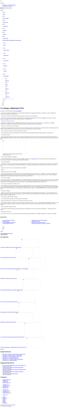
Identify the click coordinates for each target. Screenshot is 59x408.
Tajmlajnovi (19, 40)
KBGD (4, 401)
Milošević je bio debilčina (5, 322)
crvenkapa (4, 233)
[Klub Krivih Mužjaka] (0, 1)
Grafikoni (11, 40)
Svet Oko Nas (6, 390)
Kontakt (4, 400)
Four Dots (9, 405)
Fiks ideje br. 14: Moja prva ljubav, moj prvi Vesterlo (12, 355)
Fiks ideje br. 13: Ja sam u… (8, 6)
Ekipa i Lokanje (7, 379)
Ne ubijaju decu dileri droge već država (7, 247)
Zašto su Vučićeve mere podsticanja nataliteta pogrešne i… (11, 268)
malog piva (41, 186)
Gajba (4, 396)
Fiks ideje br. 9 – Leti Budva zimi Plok (10, 360)
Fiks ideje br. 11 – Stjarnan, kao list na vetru (11, 358)
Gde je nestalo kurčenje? (4, 257)
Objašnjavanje (6, 385)
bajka (1, 233)
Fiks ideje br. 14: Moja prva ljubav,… (9, 4)
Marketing (5, 397)
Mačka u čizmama (31, 117)
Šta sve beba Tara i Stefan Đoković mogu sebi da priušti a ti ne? (14, 365)
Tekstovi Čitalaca (7, 392)
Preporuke (5, 40)
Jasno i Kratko (6, 382)
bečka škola (34, 158)
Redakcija (4, 398)
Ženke (5, 394)
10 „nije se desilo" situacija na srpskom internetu (9, 336)
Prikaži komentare (4, 234)
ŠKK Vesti (15, 40)
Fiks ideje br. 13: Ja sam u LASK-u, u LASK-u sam (12, 356)
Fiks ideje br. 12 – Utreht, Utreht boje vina (10, 357)
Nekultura (6, 384)
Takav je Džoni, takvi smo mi (5, 301)
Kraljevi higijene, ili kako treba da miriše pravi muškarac (13, 371)
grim (7, 233)
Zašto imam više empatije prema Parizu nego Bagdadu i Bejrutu (14, 369)
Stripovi (8, 40)
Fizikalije (5, 380)
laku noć (9, 233)
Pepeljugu (44, 117)
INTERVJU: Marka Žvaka (5, 278)
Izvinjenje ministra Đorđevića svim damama (8, 289)
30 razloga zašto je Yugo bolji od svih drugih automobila (13, 367)
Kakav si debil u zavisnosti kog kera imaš (10, 373)
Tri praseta (6, 118)
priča (12, 233)
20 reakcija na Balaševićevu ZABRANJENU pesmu (10, 347)
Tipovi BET (5, 402)
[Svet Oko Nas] (18, 247)
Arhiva (1, 10)
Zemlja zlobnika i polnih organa (6, 312)
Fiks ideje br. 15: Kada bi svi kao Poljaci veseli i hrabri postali (14, 354)
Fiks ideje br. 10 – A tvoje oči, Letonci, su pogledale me (13, 359)
